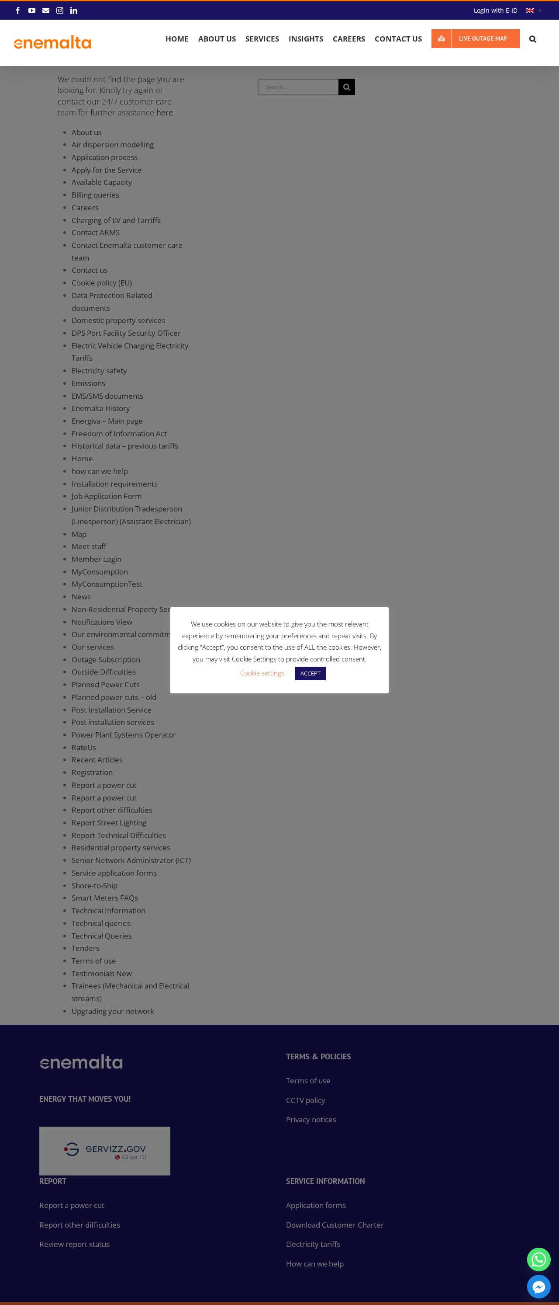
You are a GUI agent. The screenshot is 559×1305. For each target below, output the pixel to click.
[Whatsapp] (539, 1259)
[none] (534, 11)
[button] (532, 38)
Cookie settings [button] (262, 672)
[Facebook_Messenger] (539, 1286)
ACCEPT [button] (310, 673)
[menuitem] (534, 11)
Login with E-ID (496, 10)
